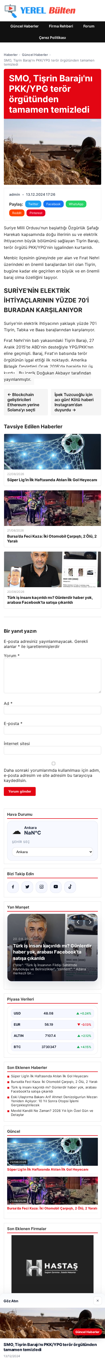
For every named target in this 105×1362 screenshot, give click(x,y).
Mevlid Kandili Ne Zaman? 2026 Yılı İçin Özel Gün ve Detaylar (52, 1113)
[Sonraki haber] (89, 922)
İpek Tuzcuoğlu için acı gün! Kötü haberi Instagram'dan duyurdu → (74, 402)
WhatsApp (76, 204)
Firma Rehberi (61, 26)
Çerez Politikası (52, 37)
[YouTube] (56, 887)
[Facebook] (13, 887)
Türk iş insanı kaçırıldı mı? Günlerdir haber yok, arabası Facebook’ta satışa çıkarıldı (54, 1089)
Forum (89, 26)
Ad (8, 703)
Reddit (16, 213)
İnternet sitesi (17, 743)
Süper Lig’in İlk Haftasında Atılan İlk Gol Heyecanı (49, 1076)
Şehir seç (21, 842)
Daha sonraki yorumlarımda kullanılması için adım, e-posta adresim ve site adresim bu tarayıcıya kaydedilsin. (52, 775)
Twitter (33, 204)
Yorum (12, 655)
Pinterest (36, 213)
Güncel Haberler (24, 26)
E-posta (13, 723)
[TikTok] (70, 887)
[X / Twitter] (27, 887)
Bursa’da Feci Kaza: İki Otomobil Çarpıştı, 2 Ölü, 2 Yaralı (54, 1082)
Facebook (53, 204)
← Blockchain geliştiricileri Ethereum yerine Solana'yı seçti (23, 402)
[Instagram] (41, 887)
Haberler (11, 55)
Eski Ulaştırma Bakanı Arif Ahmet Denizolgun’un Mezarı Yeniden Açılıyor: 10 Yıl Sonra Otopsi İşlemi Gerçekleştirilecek (54, 1101)
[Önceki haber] (78, 922)
